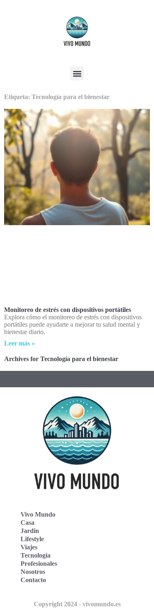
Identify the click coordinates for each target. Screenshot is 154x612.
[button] (77, 73)
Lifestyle (32, 538)
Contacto (33, 579)
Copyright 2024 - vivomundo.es (77, 604)
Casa (27, 522)
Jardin (30, 530)
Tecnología (36, 555)
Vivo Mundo (38, 514)
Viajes (29, 547)
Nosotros (33, 571)
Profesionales (39, 563)
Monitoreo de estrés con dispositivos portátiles (67, 309)
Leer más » (19, 343)
